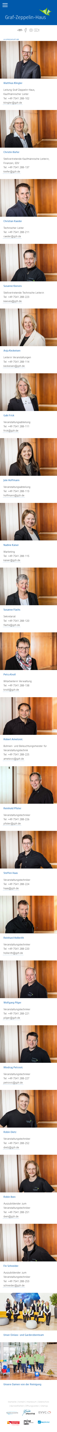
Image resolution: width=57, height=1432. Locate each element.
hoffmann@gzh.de (13, 495)
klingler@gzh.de (12, 103)
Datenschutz (43, 1402)
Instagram (31, 30)
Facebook (25, 30)
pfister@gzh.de (12, 823)
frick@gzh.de (10, 431)
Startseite (28, 14)
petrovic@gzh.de (13, 1082)
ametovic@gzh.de (13, 759)
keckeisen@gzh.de (14, 366)
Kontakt (21, 1402)
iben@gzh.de (11, 1216)
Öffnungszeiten (32, 1406)
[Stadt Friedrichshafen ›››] (12, 1413)
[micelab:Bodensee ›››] (28, 1423)
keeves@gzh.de (12, 301)
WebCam (36, 30)
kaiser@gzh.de (11, 560)
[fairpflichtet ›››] (43, 1423)
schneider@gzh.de (14, 1285)
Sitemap (44, 1406)
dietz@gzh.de (11, 1147)
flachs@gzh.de (11, 625)
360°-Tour (19, 30)
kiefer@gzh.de (11, 172)
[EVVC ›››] (44, 1413)
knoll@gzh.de (11, 690)
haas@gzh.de (11, 888)
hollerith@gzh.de (13, 953)
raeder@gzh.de (12, 236)
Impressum (31, 1402)
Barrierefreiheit (17, 1406)
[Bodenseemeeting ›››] (13, 1423)
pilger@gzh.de (11, 1018)
